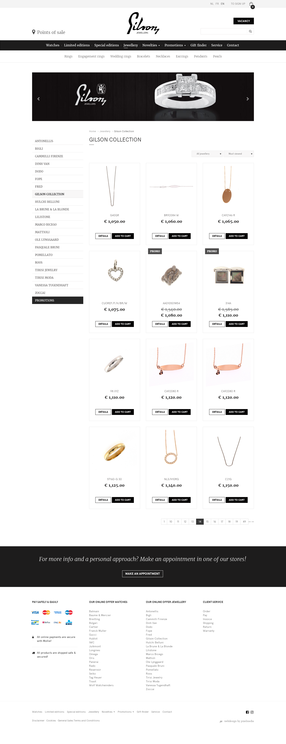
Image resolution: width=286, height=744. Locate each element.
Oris (91, 658)
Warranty (208, 630)
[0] (250, 3)
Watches (52, 45)
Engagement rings (91, 56)
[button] (37, 96)
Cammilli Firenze (49, 156)
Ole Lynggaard (47, 240)
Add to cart (123, 236)
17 (222, 521)
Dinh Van (42, 164)
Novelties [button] (150, 45)
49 (244, 521)
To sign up (238, 3)
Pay (205, 615)
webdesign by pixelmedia (238, 721)
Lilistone (42, 217)
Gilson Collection (49, 194)
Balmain (94, 611)
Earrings (182, 56)
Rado (92, 666)
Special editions (106, 45)
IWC (91, 642)
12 (185, 521)
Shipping (208, 623)
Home (92, 131)
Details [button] (103, 236)
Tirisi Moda (44, 277)
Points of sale (51, 32)
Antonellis (44, 141)
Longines (94, 650)
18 (229, 521)
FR (217, 3)
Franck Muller (97, 630)
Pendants (200, 56)
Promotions (44, 300)
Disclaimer (38, 720)
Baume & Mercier (100, 615)
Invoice (207, 619)
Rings (68, 56)
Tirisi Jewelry (46, 270)
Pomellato (44, 255)
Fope (38, 179)
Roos (38, 262)
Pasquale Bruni (47, 247)
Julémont (95, 646)
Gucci (93, 634)
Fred (39, 186)
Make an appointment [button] (142, 574)
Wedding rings (120, 56)
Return (207, 627)
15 (207, 521)
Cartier (93, 627)
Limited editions (77, 45)
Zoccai (40, 293)
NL (212, 3)
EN (222, 3)
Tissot (92, 681)
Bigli (39, 148)
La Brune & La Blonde (52, 209)
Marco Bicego (46, 224)
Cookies (51, 720)
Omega (93, 654)
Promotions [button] (174, 45)
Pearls (217, 56)
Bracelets (143, 56)
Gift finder (198, 45)
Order (206, 611)
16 (214, 521)
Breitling (94, 619)
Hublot (93, 638)
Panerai (93, 662)
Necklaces (163, 56)
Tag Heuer (95, 677)
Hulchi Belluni (47, 202)
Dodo (39, 171)
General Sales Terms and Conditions (79, 720)
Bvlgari (93, 623)
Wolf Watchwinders (101, 685)
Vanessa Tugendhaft (51, 285)
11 (178, 521)
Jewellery (131, 45)
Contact (233, 45)
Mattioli (42, 232)
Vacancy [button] (244, 21)
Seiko (92, 673)
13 (192, 521)
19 (236, 521)
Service (216, 45)
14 (200, 521)
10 (170, 521)
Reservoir (95, 669)
